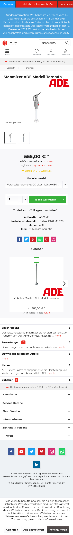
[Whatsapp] (40, 239)
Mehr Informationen (50, 519)
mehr (57, 335)
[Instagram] (53, 239)
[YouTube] (21, 451)
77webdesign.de (36, 486)
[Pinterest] (33, 239)
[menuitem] (65, 52)
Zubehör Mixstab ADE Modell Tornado (36, 298)
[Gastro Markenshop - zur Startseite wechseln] (18, 42)
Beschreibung (11, 327)
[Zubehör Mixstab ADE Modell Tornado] (36, 275)
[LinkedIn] (36, 464)
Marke (6, 365)
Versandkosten (10, 476)
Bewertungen (10, 342)
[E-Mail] (46, 239)
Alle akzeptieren (33, 529)
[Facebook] (19, 239)
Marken (8, 4)
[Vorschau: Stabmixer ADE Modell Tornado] (10, 138)
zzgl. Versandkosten (42, 165)
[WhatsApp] (62, 451)
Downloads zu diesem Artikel (20, 353)
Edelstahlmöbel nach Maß (36, 4)
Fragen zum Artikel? (45, 210)
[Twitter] (26, 239)
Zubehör (9, 380)
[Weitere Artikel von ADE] (59, 83)
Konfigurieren (58, 529)
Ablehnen (12, 529)
